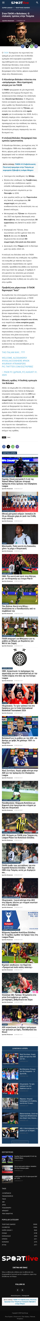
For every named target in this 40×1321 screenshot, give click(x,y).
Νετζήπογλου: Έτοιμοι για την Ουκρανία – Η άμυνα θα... (28, 1071)
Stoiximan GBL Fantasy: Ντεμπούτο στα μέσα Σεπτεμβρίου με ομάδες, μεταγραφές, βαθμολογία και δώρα (19, 997)
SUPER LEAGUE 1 (7, 7)
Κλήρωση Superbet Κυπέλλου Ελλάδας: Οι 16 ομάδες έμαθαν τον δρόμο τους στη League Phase (20, 934)
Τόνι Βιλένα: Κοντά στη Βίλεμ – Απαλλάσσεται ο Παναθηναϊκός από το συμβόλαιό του (18, 608)
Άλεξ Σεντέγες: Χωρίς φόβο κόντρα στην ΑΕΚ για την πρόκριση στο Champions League (20, 772)
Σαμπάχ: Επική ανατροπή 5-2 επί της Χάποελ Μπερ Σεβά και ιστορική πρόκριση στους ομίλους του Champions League (19, 482)
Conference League (9, 636)
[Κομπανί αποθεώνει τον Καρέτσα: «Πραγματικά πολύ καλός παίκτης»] (20, 953)
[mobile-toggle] (3, 2)
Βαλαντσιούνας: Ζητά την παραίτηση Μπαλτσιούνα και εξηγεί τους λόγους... (29, 1116)
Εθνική (5, 1078)
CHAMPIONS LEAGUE (8, 476)
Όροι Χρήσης (25, 1316)
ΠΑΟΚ (6, 53)
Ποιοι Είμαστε (9, 1316)
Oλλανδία (5, 603)
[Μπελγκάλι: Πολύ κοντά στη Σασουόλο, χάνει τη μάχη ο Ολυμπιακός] (20, 534)
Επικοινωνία (17, 1316)
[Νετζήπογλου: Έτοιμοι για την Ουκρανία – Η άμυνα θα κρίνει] (10, 1073)
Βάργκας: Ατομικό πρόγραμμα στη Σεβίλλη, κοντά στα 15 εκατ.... (28, 1101)
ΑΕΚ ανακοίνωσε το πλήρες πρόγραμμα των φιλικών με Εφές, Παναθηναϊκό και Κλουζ (19, 1029)
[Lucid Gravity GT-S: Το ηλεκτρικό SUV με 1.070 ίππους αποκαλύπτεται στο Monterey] (7, 1179)
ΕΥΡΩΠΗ (5, 1123)
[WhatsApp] (32, 46)
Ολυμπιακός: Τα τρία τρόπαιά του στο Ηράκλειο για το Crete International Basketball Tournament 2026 (18, 708)
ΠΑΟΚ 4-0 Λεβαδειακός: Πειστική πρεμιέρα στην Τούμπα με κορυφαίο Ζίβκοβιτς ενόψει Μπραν (19, 167)
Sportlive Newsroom (8, 21)
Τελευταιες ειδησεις (23, 7)
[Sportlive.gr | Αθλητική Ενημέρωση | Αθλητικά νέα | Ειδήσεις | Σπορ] (20, 1258)
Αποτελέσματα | (16, 1295)
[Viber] (36, 46)
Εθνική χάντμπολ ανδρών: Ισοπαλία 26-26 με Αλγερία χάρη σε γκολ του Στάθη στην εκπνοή (19, 516)
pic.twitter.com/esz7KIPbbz (17, 366)
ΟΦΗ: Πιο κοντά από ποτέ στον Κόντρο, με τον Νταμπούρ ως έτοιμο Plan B (19, 577)
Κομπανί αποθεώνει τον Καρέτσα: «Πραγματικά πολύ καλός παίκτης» (17, 966)
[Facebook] (23, 46)
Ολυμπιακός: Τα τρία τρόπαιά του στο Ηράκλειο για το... (27, 1086)
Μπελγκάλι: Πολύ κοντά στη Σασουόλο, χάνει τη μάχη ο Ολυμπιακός (19, 547)
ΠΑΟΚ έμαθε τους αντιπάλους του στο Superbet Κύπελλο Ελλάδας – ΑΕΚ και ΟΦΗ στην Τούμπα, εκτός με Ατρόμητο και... (18, 869)
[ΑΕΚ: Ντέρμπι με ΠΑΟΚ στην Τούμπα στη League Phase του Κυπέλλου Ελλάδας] (20, 823)
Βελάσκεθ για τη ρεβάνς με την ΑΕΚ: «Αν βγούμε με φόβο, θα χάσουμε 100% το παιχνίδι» (19, 740)
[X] (27, 46)
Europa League (7, 668)
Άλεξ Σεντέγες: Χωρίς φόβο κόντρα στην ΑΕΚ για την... (28, 1056)
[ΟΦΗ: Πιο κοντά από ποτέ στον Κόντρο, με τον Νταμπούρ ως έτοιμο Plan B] (20, 564)
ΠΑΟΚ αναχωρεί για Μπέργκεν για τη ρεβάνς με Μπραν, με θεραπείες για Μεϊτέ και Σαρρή (18, 641)
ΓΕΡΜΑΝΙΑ (5, 962)
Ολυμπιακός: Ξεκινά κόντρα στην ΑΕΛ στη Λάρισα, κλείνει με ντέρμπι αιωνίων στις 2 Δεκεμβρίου (20, 902)
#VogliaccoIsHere (12, 361)
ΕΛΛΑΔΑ (5, 703)
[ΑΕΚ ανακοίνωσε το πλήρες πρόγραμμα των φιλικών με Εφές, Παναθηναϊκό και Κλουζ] (20, 1015)
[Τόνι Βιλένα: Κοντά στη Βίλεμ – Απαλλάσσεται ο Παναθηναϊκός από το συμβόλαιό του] (20, 594)
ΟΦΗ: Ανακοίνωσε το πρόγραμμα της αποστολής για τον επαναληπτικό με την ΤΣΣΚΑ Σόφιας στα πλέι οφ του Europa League (19, 674)
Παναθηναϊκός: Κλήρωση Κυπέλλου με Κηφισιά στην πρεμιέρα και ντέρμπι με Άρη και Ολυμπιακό (19, 805)
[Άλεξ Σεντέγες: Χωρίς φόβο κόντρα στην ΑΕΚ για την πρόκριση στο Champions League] (20, 758)
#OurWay (7, 363)
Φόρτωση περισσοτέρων (19, 1142)
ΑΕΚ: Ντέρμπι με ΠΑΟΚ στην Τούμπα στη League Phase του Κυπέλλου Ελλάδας (19, 836)
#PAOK (26, 361)
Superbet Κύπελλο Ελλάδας (11, 800)
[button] (37, 2)
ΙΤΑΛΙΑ (4, 543)
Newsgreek (25, 1295)
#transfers (19, 363)
